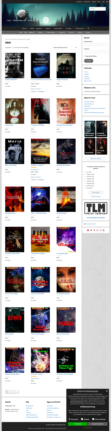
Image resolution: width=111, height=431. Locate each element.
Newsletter (87, 78)
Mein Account (87, 81)
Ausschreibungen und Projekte (96, 218)
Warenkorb (29, 408)
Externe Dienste (100, 419)
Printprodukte (58, 28)
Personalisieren (87, 427)
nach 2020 (89, 188)
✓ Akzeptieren (78, 424)
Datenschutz (87, 1)
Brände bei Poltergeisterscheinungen (94, 112)
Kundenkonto (29, 406)
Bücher (24, 28)
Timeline (86, 76)
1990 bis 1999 (90, 181)
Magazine (39, 28)
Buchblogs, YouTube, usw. (54, 417)
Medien (48, 28)
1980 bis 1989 (90, 179)
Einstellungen (92, 403)
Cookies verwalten (91, 224)
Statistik (86, 419)
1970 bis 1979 (90, 176)
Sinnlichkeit (87, 106)
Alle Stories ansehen (95, 158)
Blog (107, 1)
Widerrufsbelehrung (31, 415)
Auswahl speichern (97, 424)
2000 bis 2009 (90, 183)
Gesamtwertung (35, 169)
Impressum (79, 1)
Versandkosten (37, 89)
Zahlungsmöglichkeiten (32, 417)
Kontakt (94, 1)
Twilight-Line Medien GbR (58, 424)
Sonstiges (68, 28)
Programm (62, 32)
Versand (28, 412)
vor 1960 (89, 172)
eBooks (32, 28)
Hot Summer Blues (89, 101)
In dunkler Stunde (88, 104)
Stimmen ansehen (96, 196)
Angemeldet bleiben (91, 56)
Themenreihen (79, 28)
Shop (103, 1)
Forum (86, 72)
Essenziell (74, 419)
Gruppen (86, 74)
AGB (27, 410)
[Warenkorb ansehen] (88, 28)
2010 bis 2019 (90, 185)
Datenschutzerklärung (53, 408)
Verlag (88, 32)
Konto (98, 1)
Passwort (86, 49)
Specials (71, 32)
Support (79, 32)
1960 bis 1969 (90, 174)
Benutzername (88, 41)
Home (21, 32)
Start (6, 39)
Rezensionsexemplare (53, 415)
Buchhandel (50, 412)
